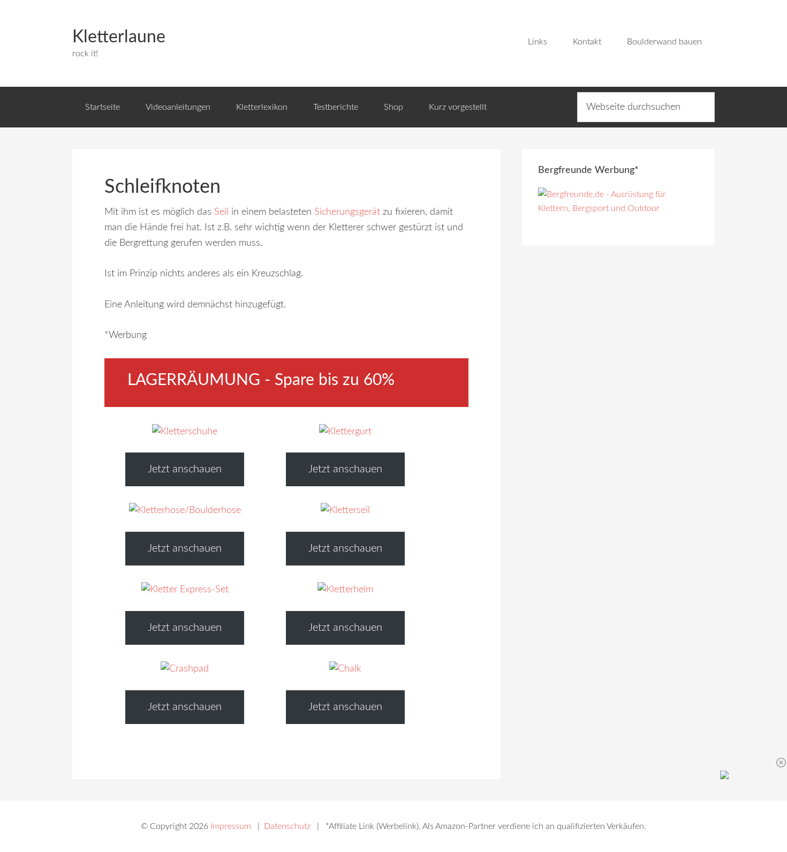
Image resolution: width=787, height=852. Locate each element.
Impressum (230, 826)
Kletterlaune (118, 37)
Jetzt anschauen (185, 469)
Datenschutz (287, 826)
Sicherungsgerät (347, 212)
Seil (221, 212)
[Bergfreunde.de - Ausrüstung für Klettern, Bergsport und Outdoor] (618, 208)
